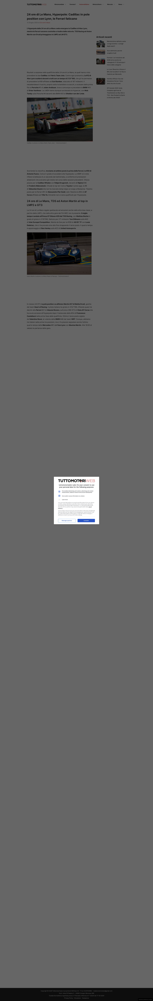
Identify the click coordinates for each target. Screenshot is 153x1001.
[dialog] (76, 500)
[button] (76, 499)
